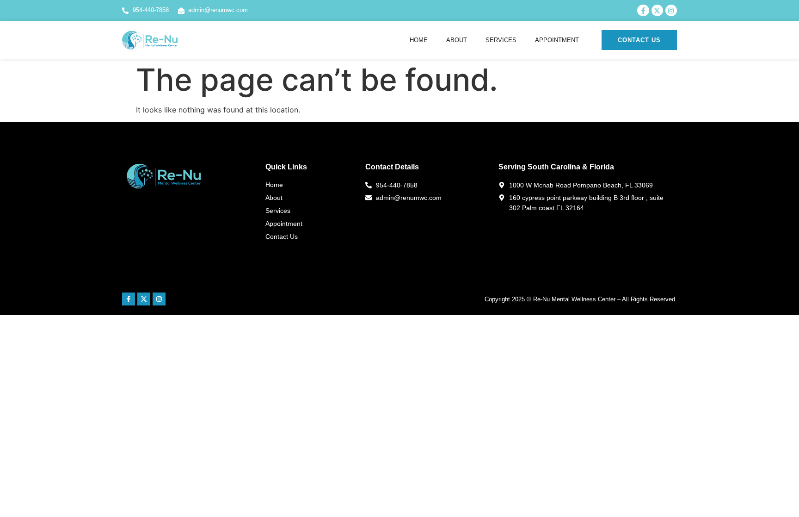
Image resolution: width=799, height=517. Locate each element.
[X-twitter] (143, 299)
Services (501, 40)
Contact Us (281, 236)
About (456, 40)
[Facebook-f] (128, 299)
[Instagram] (159, 299)
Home (419, 40)
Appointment (557, 40)
